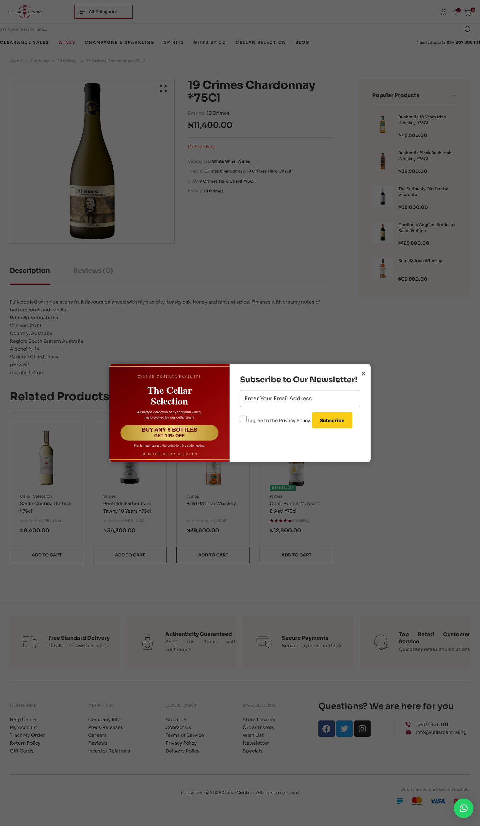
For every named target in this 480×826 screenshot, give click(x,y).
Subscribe (332, 420)
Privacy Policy (294, 420)
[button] (463, 808)
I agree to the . (279, 420)
